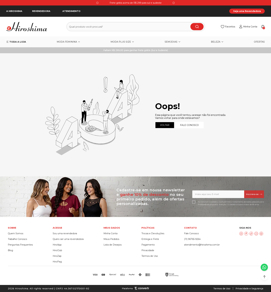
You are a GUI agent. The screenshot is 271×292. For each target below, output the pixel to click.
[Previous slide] (97, 3)
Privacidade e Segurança (249, 288)
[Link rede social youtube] (256, 233)
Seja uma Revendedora (247, 11)
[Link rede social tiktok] (251, 233)
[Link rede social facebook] (246, 233)
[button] (264, 276)
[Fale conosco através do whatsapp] (264, 267)
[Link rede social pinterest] (261, 233)
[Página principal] (28, 26)
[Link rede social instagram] (241, 233)
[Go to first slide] (174, 3)
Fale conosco (189, 125)
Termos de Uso (221, 288)
